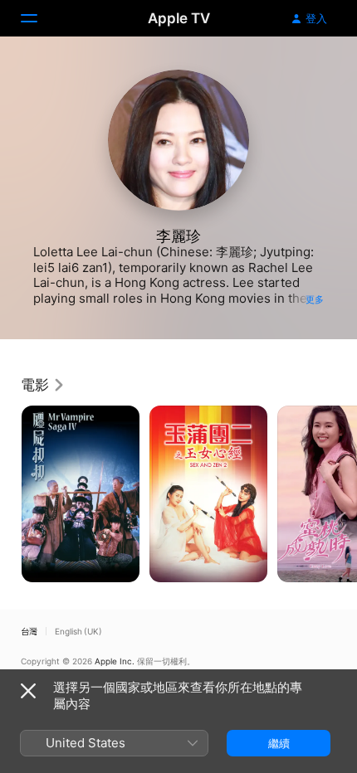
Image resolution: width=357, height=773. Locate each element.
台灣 (29, 631)
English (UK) (78, 631)
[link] (43, 385)
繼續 (279, 743)
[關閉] (28, 690)
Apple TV (179, 18)
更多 (315, 299)
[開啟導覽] (39, 18)
